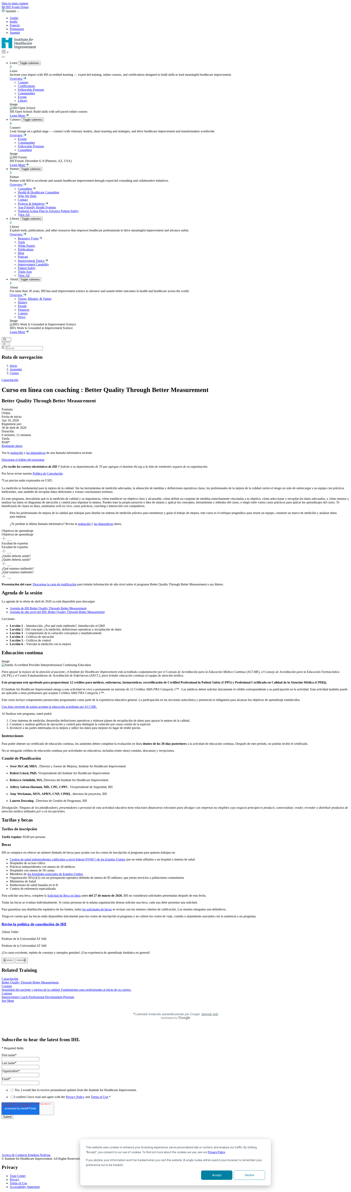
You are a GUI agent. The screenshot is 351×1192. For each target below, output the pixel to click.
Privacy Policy (216, 1152)
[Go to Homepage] (19, 48)
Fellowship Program (31, 89)
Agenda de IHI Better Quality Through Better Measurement (48, 608)
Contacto (21, 1155)
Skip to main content (15, 3)
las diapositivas (36, 453)
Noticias (45, 1155)
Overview (16, 78)
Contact (23, 199)
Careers (23, 313)
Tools (21, 242)
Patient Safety (27, 268)
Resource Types (28, 238)
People (22, 306)
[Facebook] (175, 1134)
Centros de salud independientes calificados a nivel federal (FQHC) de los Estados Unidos (67, 859)
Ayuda (16, 7)
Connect (15, 119)
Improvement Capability (33, 264)
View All (23, 214)
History (22, 302)
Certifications (26, 86)
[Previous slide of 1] (8, 960)
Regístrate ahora (12, 446)
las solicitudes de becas (97, 909)
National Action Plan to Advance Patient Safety (48, 211)
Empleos (34, 1155)
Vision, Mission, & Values (34, 298)
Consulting (25, 150)
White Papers (26, 245)
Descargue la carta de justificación (54, 584)
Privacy (15, 1179)
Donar (25, 7)
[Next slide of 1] (21, 960)
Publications (26, 249)
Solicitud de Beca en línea (64, 895)
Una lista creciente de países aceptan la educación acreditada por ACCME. (49, 706)
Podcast (23, 256)
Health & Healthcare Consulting (38, 192)
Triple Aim (25, 271)
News (21, 317)
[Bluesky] (175, 1138)
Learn (14, 63)
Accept (216, 1175)
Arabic (14, 18)
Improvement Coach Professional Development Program (38, 997)
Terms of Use (99, 1097)
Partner (15, 169)
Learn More (18, 115)
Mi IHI (6, 7)
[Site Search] (6, 339)
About (14, 279)
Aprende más (209, 1014)
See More (8, 1000)
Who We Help (27, 196)
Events (22, 97)
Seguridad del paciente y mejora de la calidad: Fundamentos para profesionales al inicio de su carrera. (66, 989)
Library (22, 100)
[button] (175, 535)
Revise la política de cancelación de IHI (34, 924)
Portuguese (17, 29)
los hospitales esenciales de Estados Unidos (55, 874)
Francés (15, 25)
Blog (21, 253)
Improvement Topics (31, 260)
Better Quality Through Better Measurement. (30, 982)
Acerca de (8, 1155)
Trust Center (18, 1176)
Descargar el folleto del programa (23, 459)
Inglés (13, 21)
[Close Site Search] (6, 344)
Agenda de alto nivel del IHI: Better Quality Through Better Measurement (57, 612)
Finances (23, 309)
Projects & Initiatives (31, 203)
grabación (16, 453)
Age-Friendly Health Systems (37, 207)
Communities (26, 93)
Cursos (14, 373)
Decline (249, 1175)
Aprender (16, 369)
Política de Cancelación (48, 473)
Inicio (13, 365)
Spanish (15, 32)
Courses (23, 82)
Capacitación (10, 380)
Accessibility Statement (25, 1187)
